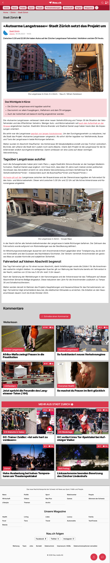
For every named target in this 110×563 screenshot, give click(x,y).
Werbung (16, 546)
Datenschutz (49, 546)
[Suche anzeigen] (102, 2)
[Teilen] (93, 557)
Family (91, 517)
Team (24, 546)
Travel (48, 521)
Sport (48, 494)
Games (69, 498)
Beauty (4, 525)
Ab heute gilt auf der (12, 177)
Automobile (71, 521)
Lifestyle (5, 502)
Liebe (48, 517)
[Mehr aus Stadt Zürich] (55, 404)
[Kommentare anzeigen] (102, 557)
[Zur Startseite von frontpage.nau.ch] (55, 3)
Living (26, 517)
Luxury (69, 517)
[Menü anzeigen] (106, 2)
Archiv (48, 502)
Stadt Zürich (23, 12)
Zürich (13, 12)
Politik (26, 494)
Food (4, 521)
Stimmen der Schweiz (97, 498)
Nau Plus (49, 498)
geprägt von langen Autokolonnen (46, 133)
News (4, 494)
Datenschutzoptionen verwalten (85, 546)
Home (5, 12)
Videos (26, 498)
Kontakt (39, 546)
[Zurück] (3, 2)
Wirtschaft (6, 498)
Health (4, 517)
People (91, 494)
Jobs (31, 546)
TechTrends (93, 521)
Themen (27, 502)
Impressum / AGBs (64, 546)
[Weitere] (96, 7)
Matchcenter (71, 494)
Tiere (26, 521)
